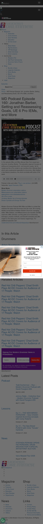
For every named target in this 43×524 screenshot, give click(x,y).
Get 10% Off (32, 271)
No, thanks (32, 275)
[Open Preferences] (2, 520)
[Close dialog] (42, 247)
